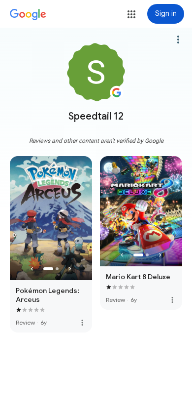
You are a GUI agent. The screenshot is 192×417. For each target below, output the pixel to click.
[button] (131, 14)
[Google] (28, 15)
